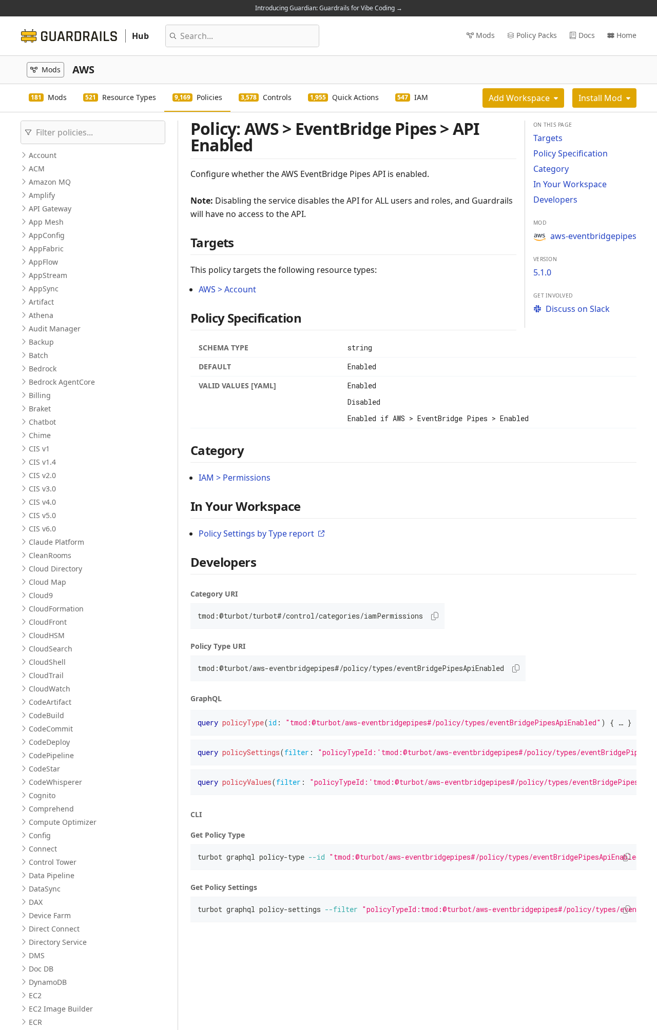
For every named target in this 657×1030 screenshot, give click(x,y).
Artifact (41, 302)
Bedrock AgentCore (62, 382)
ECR (35, 1022)
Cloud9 (41, 595)
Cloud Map (47, 582)
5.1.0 (542, 272)
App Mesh (46, 222)
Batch (38, 355)
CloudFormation (56, 608)
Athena (41, 315)
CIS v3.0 (42, 488)
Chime (40, 435)
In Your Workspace (570, 184)
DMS (37, 955)
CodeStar (44, 769)
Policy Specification (570, 153)
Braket (40, 408)
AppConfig (47, 235)
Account (42, 155)
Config (40, 835)
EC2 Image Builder (61, 1009)
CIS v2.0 (42, 475)
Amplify (42, 195)
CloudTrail (46, 675)
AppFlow (43, 262)
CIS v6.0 (42, 528)
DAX (36, 902)
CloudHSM (47, 635)
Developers (555, 199)
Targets (548, 138)
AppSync (44, 288)
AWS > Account (227, 289)
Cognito (42, 795)
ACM (37, 168)
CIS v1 (39, 448)
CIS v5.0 (42, 515)
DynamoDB (48, 982)
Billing (40, 395)
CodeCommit (51, 729)
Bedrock (42, 368)
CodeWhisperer (55, 782)
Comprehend (51, 809)
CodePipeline (51, 755)
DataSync (45, 889)
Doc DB (41, 969)
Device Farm (50, 915)
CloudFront (48, 622)
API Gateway (50, 208)
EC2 (35, 995)
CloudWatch (49, 689)
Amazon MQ (50, 182)
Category (551, 168)
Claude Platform (56, 542)
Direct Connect (54, 929)
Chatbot (42, 422)
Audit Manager (55, 328)
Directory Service (58, 942)
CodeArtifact (50, 702)
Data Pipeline (51, 875)
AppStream (48, 275)
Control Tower (52, 862)
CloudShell (47, 662)
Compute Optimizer (62, 822)
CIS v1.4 (42, 462)
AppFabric (46, 248)
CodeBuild (46, 715)
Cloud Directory (55, 568)
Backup (41, 342)
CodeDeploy (49, 742)
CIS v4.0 (42, 502)
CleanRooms (50, 555)
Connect (43, 849)
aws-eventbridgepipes (593, 236)
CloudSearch (50, 648)
